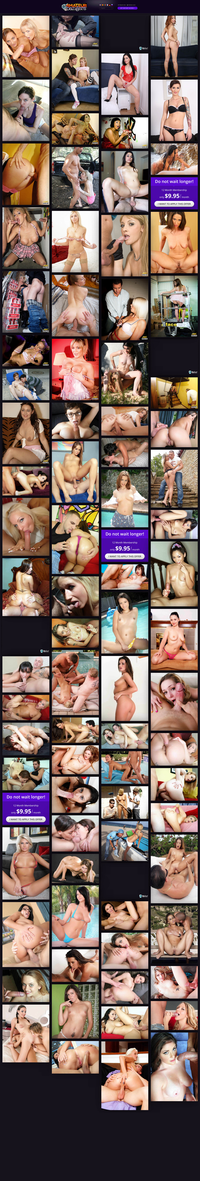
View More (112, 1139)
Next (115, 1114)
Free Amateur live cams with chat (100, 1148)
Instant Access (105, 1139)
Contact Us (94, 1172)
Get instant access (126, 8)
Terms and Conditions (68, 1172)
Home (86, 1139)
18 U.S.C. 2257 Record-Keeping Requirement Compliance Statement (114, 1172)
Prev (85, 1114)
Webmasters (87, 1172)
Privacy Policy (134, 1172)
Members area (131, 5)
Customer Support (78, 1172)
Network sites (122, 5)
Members (91, 1139)
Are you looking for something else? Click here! (100, 1166)
